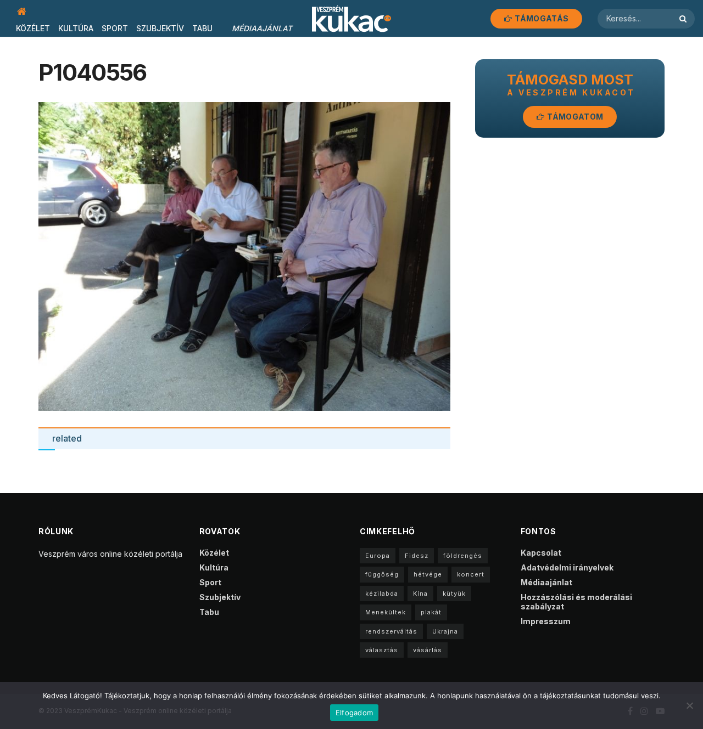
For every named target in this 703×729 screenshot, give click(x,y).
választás (381, 650)
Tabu (202, 28)
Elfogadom (354, 712)
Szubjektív (160, 28)
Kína (420, 593)
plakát (431, 612)
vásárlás (427, 650)
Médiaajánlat (262, 28)
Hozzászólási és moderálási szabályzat (576, 601)
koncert (470, 574)
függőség (382, 574)
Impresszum (546, 621)
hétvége (428, 574)
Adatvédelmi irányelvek (567, 567)
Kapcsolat (541, 552)
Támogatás (540, 18)
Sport (115, 28)
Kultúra (75, 28)
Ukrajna (445, 631)
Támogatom (574, 116)
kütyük (454, 593)
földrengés (462, 556)
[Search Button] (684, 19)
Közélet (33, 28)
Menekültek (385, 612)
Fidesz (416, 556)
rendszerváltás (391, 631)
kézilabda (381, 593)
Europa (377, 556)
